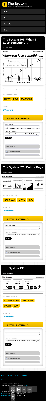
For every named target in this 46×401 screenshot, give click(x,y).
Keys (15, 99)
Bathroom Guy (11, 301)
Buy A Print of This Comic (18, 118)
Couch (7, 306)
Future (21, 200)
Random (13, 389)
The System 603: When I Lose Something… (19, 41)
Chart (7, 99)
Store (6, 30)
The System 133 (13, 268)
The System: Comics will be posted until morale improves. (17, 4)
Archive (6, 12)
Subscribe (7, 24)
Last (13, 397)
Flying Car (9, 200)
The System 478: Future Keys (23, 167)
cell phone (27, 301)
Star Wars (26, 99)
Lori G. (26, 385)
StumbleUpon (10, 147)
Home (3, 375)
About (6, 18)
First (18, 389)
